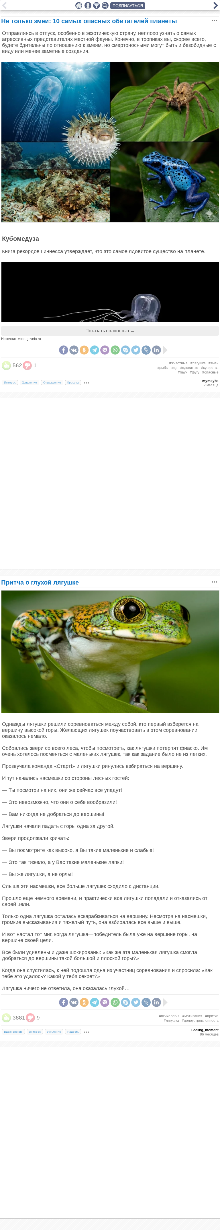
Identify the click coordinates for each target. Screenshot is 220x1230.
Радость (73, 1031)
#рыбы (162, 367)
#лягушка (198, 363)
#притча (212, 1016)
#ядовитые (189, 367)
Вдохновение (13, 1031)
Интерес (10, 382)
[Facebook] (63, 350)
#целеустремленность (200, 1020)
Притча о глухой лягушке (40, 582)
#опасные (210, 372)
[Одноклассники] (84, 350)
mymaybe (210, 381)
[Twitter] (135, 350)
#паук (182, 372)
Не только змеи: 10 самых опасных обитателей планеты (89, 21)
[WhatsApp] (115, 350)
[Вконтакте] (73, 350)
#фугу (194, 372)
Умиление (54, 1031)
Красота (73, 382)
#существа (210, 367)
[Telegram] (94, 350)
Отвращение (52, 382)
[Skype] (125, 350)
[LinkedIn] (156, 350)
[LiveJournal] (146, 350)
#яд (174, 367)
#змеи (214, 363)
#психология (169, 1016)
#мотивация (192, 1016)
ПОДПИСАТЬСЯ (128, 5)
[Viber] (104, 350)
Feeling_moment (205, 1030)
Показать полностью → (110, 330)
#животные (178, 363)
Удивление (29, 382)
